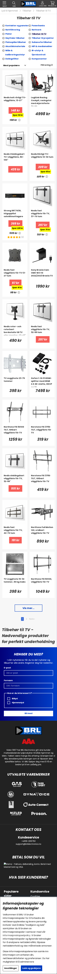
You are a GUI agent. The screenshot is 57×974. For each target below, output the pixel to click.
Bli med (28, 713)
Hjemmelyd (17, 702)
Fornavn (8, 680)
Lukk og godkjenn (31, 968)
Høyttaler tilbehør (15, 38)
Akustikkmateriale (15, 46)
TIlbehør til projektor (43, 38)
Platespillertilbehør (15, 42)
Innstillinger (10, 968)
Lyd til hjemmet (9, 10)
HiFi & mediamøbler (42, 46)
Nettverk (36, 29)
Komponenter (39, 58)
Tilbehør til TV (43, 10)
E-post (7, 667)
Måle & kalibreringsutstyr (15, 52)
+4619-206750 (29, 841)
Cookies (35, 896)
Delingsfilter (12, 58)
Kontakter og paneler (16, 25)
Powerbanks (38, 25)
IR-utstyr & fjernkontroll (38, 52)
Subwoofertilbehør (42, 42)
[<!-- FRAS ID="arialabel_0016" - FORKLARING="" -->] (19, 120)
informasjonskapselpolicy (16, 935)
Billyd (14, 698)
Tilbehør (26, 10)
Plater (8, 33)
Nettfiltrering (12, 29)
